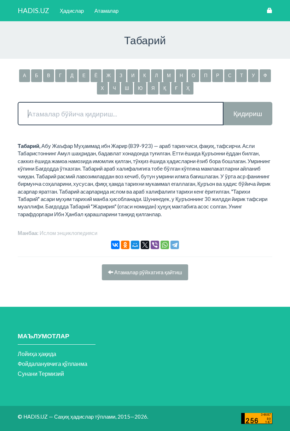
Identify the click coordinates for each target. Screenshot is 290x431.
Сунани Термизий (41, 373)
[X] (145, 245)
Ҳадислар (72, 10)
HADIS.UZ (33, 10)
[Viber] (155, 245)
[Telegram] (174, 245)
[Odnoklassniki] (125, 245)
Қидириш (247, 113)
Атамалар (106, 10)
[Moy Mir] (135, 245)
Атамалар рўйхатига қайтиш (147, 272)
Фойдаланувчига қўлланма (52, 363)
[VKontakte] (115, 245)
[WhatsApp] (165, 245)
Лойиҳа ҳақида (37, 353)
